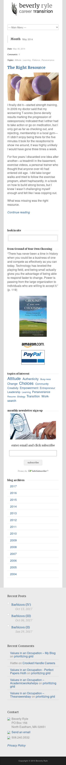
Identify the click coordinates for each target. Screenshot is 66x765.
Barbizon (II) (20, 627)
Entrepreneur (48, 388)
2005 (13, 567)
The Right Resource (26, 67)
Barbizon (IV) (21, 604)
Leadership (14, 392)
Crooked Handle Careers (39, 663)
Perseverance (48, 59)
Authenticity (31, 378)
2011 (13, 527)
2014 (13, 506)
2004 (13, 574)
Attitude (18, 59)
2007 (13, 554)
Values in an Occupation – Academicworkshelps (27, 681)
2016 (13, 493)
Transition (34, 396)
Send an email (21, 732)
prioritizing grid (23, 656)
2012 (13, 520)
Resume (11, 396)
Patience (36, 59)
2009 (13, 540)
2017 (13, 486)
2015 (13, 500)
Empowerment (29, 388)
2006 (13, 560)
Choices (27, 383)
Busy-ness (45, 379)
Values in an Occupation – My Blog (33, 653)
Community (42, 384)
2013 (13, 513)
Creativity (13, 388)
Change (12, 383)
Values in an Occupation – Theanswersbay (27, 694)
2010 (13, 533)
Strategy (21, 396)
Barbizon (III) (21, 616)
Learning (27, 59)
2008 (13, 547)
